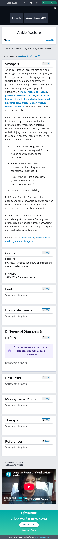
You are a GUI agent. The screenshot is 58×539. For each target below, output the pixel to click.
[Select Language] (31, 3)
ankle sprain (27, 237)
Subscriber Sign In (49, 3)
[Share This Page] (25, 3)
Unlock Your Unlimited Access (28, 518)
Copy (47, 63)
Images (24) (49, 40)
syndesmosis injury (22, 241)
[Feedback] (37, 3)
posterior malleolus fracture (20, 95)
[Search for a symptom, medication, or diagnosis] (55, 8)
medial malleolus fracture (33, 91)
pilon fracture (39, 102)
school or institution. (42, 537)
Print (8, 40)
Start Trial (29, 525)
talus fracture (23, 102)
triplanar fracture (14, 106)
